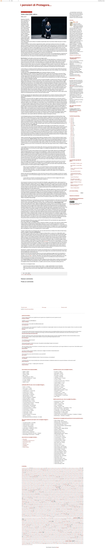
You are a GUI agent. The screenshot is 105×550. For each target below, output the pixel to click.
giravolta (75, 496)
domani (44, 488)
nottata (71, 511)
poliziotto (25, 519)
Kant (77, 501)
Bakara (67, 473)
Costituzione (65, 484)
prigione (56, 520)
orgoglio (35, 513)
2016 (72, 146)
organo (31, 513)
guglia (66, 498)
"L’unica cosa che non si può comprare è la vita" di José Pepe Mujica (76, 174)
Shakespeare (60, 531)
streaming (30, 535)
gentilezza (38, 496)
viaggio (33, 542)
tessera (53, 537)
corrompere (41, 484)
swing (35, 536)
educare (31, 489)
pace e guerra (63, 513)
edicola (28, 489)
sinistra (40, 532)
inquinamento (66, 500)
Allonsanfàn (25, 439)
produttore (81, 520)
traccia (33, 538)
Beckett (78, 474)
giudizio (23, 497)
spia (69, 533)
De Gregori (72, 485)
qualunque (44, 522)
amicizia (36, 470)
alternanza (68, 469)
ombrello (53, 512)
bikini (72, 475)
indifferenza (28, 500)
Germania (42, 496)
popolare (47, 519)
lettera (51, 503)
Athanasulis (59, 472)
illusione (50, 499)
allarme (60, 469)
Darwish (54, 485)
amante (77, 469)
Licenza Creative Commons (74, 204)
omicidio (60, 512)
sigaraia (80, 531)
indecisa (81, 499)
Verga (79, 541)
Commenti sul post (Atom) (28, 309)
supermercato (70, 535)
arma (67, 471)
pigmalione (30, 518)
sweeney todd (28, 536)
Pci (38, 515)
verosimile (23, 542)
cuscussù (45, 485)
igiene (40, 499)
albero (52, 469)
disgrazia (74, 487)
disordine (78, 487)
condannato (38, 483)
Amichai (33, 470)
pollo (31, 519)
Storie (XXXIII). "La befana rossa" (76, 163)
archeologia (38, 471)
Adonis (63, 468)
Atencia (56, 472)
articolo (73, 471)
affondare (77, 468)
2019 (72, 142)
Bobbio (31, 476)
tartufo (64, 536)
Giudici (81, 496)
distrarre (81, 487)
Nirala (48, 511)
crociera (26, 485)
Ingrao (53, 500)
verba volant (29, 274)
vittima (66, 542)
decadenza (41, 486)
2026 (72, 118)
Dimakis (37, 487)
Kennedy (34, 502)
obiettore (33, 512)
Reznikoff (27, 525)
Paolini (32, 514)
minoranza (33, 509)
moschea (35, 510)
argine (57, 471)
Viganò (39, 542)
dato (57, 485)
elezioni (53, 489)
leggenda (38, 503)
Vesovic (30, 542)
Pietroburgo (26, 518)
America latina (28, 470)
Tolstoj (79, 537)
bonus (44, 476)
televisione (30, 537)
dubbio (69, 488)
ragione (35, 523)
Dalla (48, 485)
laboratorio (57, 502)
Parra (53, 514)
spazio (48, 533)
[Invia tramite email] (25, 273)
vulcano (37, 543)
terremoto (46, 537)
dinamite (45, 487)
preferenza (38, 520)
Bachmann (60, 473)
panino (29, 514)
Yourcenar (64, 543)
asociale (29, 472)
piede (80, 516)
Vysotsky (40, 543)
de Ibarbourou (76, 485)
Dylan (76, 488)
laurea (81, 502)
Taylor (73, 536)
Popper (53, 519)
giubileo (78, 496)
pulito (29, 522)
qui (78, 101)
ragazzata (31, 523)
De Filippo (67, 485)
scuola (52, 530)
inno (55, 500)
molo (50, 509)
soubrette (42, 533)
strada (82, 534)
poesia (71, 518)
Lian (62, 503)
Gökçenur (55, 497)
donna (55, 488)
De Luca (81, 485)
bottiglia (61, 476)
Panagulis (81, 513)
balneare (23, 474)
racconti (77, 522)
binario (78, 475)
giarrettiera (53, 496)
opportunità (70, 512)
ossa (45, 513)
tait (61, 536)
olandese (47, 512)
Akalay (32, 469)
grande (24, 498)
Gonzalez (58, 497)
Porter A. (67, 519)
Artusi (79, 471)
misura (40, 509)
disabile (61, 487)
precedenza (34, 520)
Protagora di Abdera (65, 521)
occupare (41, 512)
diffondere (25, 487)
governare (66, 497)
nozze (80, 511)
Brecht (70, 476)
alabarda (46, 469)
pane (22, 514)
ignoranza (43, 499)
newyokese (42, 511)
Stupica (43, 535)
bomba (39, 476)
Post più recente (24, 307)
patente (23, 515)
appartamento (28, 471)
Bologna (34, 476)
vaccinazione (23, 541)
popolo (50, 519)
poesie (75, 518)
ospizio (43, 513)
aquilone (35, 471)
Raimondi (42, 523)
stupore (49, 535)
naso (69, 510)
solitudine (28, 533)
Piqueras (42, 518)
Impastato (61, 499)
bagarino (64, 473)
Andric (52, 470)
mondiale (53, 509)
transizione (43, 538)
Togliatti (71, 537)
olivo (50, 512)
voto (30, 543)
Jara (63, 501)
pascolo (62, 514)
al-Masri (38, 469)
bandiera (41, 474)
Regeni (32, 524)
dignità (31, 487)
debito (35, 486)
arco (41, 471)
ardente (48, 471)
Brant (64, 476)
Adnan (56, 468)
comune (78, 482)
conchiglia (31, 483)
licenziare (71, 503)
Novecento (76, 511)
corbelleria (37, 484)
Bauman (72, 474)
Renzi (50, 524)
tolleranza (75, 537)
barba (44, 474)
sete (29, 531)
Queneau (60, 522)
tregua (58, 538)
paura (30, 515)
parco (38, 514)
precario (30, 520)
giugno (71, 128)
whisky (55, 543)
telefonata (23, 537)
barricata (50, 474)
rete (81, 524)
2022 (72, 137)
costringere (70, 484)
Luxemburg (62, 504)
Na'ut (59, 510)
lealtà (29, 503)
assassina (33, 472)
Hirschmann (31, 499)
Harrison (69, 498)
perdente (81, 515)
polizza (29, 519)
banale (34, 474)
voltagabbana (23, 543)
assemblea (37, 472)
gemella (32, 496)
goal (43, 497)
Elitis (74, 489)
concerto (28, 483)
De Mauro (28, 486)
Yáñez (61, 543)
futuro (46, 495)
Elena (50, 489)
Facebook (71, 111)
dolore (41, 488)
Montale (68, 509)
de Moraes (32, 486)
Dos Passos (65, 488)
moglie (48, 509)
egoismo (44, 489)
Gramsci (81, 497)
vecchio (50, 541)
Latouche (76, 502)
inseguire (78, 500)
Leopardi (44, 503)
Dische (67, 487)
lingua (77, 503)
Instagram (75, 111)
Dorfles (62, 488)
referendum (80, 523)
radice (22, 523)
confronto (49, 483)
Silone (26, 532)
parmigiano (47, 514)
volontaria (78, 542)
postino (73, 519)
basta (57, 474)
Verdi (76, 541)
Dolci (38, 488)
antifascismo (80, 470)
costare (61, 484)
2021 (72, 139)
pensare (60, 515)
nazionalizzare (25, 511)
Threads (79, 110)
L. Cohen (50, 502)
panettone (26, 514)
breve (73, 476)
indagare (78, 499)
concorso (35, 483)
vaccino (27, 541)
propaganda (34, 521)
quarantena (51, 522)
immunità (57, 499)
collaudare (30, 482)
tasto (70, 536)
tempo (33, 537)
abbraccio (34, 468)
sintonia (45, 532)
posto (75, 519)
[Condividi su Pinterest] (29, 273)
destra (69, 486)
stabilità (36, 534)
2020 (72, 140)
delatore (48, 486)
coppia (30, 484)
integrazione (24, 501)
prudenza (79, 521)
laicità (60, 502)
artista (76, 471)
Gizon (35, 497)
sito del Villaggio (78, 75)
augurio (72, 472)
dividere (28, 488)
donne (58, 488)
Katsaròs (23, 502)
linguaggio (80, 503)
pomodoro (40, 519)
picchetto (77, 516)
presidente (52, 520)
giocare (62, 496)
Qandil (41, 522)
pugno (26, 522)
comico (50, 482)
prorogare (46, 521)
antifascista (23, 471)
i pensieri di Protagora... (36, 5)
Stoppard (75, 534)
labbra (53, 502)
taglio (59, 536)
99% (30, 468)
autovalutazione (36, 473)
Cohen (27, 482)
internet (42, 501)
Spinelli (75, 533)
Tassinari (67, 536)
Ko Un (38, 502)
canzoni (61, 478)
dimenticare (40, 487)
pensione (67, 515)
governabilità (62, 497)
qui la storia (46, 241)
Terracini (42, 537)
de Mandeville (23, 486)
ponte (44, 519)
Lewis (60, 503)
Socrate (73, 532)
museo (51, 510)
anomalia (67, 470)
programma (26, 521)
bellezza (29, 475)
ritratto (30, 255)
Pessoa (51, 516)
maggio (71, 129)
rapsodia (56, 523)
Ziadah (81, 543)
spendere (59, 533)
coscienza (54, 484)
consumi (69, 483)
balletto (77, 473)
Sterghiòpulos (64, 534)
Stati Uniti (50, 534)
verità (81, 541)
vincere (45, 542)
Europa (40, 491)
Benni (44, 475)
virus (60, 542)
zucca (28, 544)
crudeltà (31, 485)
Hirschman (26, 499)
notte (73, 511)
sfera (39, 531)
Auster (81, 472)
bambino (26, 474)
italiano (57, 501)
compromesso (74, 482)
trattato (55, 538)
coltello (42, 482)
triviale (70, 538)
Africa (80, 468)
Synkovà (38, 536)
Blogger (57, 547)
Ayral (46, 473)
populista (56, 519)
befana (81, 474)
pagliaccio (69, 513)
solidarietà (24, 533)
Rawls (62, 523)
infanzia (36, 500)
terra (39, 537)
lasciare (73, 502)
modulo (45, 509)
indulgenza (32, 500)
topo (81, 537)
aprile (71, 131)
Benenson (40, 475)
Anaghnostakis (44, 470)
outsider (50, 513)
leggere (41, 503)
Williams (58, 543)
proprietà (43, 521)
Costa (58, 484)
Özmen (56, 513)
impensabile (65, 499)
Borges (57, 476)
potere (78, 519)
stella (56, 534)
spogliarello (78, 533)
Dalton (51, 485)
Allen (62, 469)
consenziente (61, 483)
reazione (69, 523)
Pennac (57, 515)
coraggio (33, 484)
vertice (26, 542)
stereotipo (60, 534)
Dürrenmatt (73, 488)
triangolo (64, 538)
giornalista (68, 496)
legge (35, 503)
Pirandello (50, 518)
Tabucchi (50, 536)
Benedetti (35, 475)
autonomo (23, 473)
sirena (51, 532)
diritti (57, 487)
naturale (78, 510)
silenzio (24, 532)
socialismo (61, 532)
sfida (42, 531)
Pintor (36, 518)
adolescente (59, 468)
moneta (61, 509)
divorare (32, 488)
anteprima (70, 470)
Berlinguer (51, 475)
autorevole (27, 473)
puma (32, 522)
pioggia (39, 518)
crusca (34, 485)
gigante (57, 496)
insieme (81, 500)
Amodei (40, 470)
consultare (65, 483)
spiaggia (72, 533)
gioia (65, 496)
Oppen (63, 512)
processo (77, 520)
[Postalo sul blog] (26, 273)
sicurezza (73, 531)
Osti (47, 513)
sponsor (82, 533)
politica (81, 518)
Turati (81, 538)
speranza (63, 533)
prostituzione (59, 521)
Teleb (81, 536)
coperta (27, 484)
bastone (60, 474)
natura (75, 510)
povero (81, 519)
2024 (72, 121)
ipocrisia (49, 501)
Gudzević (45, 498)
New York (38, 511)
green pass (34, 498)
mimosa (30, 509)
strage (23, 535)
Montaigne (64, 509)
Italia (52, 501)
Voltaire (27, 543)
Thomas (65, 537)
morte (32, 510)
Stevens (68, 534)
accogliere (41, 468)
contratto (81, 483)
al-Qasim (41, 469)
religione (46, 524)
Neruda (32, 511)
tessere (57, 537)
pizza (62, 518)
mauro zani (25, 443)
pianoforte (67, 516)
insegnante (74, 500)
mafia (82, 504)
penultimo (71, 515)
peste (55, 516)
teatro (76, 536)
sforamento (51, 531)
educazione (36, 489)
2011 (72, 154)
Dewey (72, 486)
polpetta (34, 519)
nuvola (30, 512)
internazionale (38, 501)
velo (53, 541)
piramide (46, 518)
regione (36, 524)
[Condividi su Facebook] (28, 273)
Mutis (57, 510)
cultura (41, 485)
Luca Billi (76, 22)
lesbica (48, 503)
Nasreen (72, 510)
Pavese (33, 515)
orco (26, 513)
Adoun (67, 468)
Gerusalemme (46, 496)
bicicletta (70, 475)
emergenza (80, 489)
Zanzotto (75, 543)
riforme (55, 525)
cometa (47, 482)
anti (73, 470)
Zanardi (68, 543)
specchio (51, 533)
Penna (54, 515)
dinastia (48, 487)
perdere (23, 516)
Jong (71, 501)
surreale (78, 535)
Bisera (23, 476)
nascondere (65, 510)
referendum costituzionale (26, 524)
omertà (57, 512)
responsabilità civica (67, 524)
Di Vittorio (80, 486)
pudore (24, 522)
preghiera (42, 520)
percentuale (77, 515)
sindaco (36, 532)
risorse (68, 525)
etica (31, 491)
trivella (67, 538)
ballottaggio (80, 473)
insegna (71, 500)
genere (35, 496)
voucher (33, 543)
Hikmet (23, 499)
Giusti (25, 497)
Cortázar (45, 484)
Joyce (74, 501)
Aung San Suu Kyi (77, 472)
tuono (79, 538)
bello (32, 475)
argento (54, 471)
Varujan (45, 541)
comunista (24, 483)
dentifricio (62, 486)
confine (43, 483)
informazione (47, 500)
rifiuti (46, 525)
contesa (73, 483)
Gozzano (70, 497)
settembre (72, 125)
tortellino (23, 538)
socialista (65, 532)
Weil (46, 543)
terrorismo (50, 537)
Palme (78, 513)
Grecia (30, 498)
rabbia (70, 522)
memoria (31, 508)
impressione (70, 499)
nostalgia (67, 511)
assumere (45, 472)
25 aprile (23, 468)
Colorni (36, 482)
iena (37, 499)
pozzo (27, 520)
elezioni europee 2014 (59, 489)
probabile (73, 520)
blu (28, 476)
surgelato (75, 535)
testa (61, 537)
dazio (59, 485)
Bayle (75, 474)
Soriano (39, 533)
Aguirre (27, 469)
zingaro (23, 544)
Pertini (44, 516)
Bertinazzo (55, 475)
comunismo (81, 482)
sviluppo (81, 535)
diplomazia (53, 487)
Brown (75, 476)
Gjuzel (38, 497)
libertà (65, 503)
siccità (70, 531)
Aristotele (64, 471)
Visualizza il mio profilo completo (75, 55)
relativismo (42, 524)
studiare (39, 535)
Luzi (66, 504)
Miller (27, 509)
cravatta (74, 484)
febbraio (72, 134)
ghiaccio (50, 496)
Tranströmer (48, 538)
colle (33, 482)
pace (59, 513)
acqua (45, 468)
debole (38, 486)
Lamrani (63, 502)
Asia (23, 472)
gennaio (71, 135)
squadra (32, 534)
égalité (41, 489)
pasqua (70, 514)
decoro (45, 486)
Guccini (42, 498)
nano (62, 510)
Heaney (78, 498)
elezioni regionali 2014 (68, 489)
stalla (44, 534)
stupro (52, 535)
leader (27, 503)
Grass (27, 498)
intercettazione (33, 501)
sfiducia (45, 531)
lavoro (23, 503)
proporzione (39, 521)
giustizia (29, 497)
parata (35, 514)
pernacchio (36, 516)
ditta (22, 488)
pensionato (63, 515)
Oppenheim (66, 512)
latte (78, 502)
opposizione (75, 512)
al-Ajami (35, 469)
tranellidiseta (25, 445)
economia (23, 489)
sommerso (32, 533)
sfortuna (55, 531)
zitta (25, 544)
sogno (82, 532)
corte (48, 484)
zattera (78, 543)
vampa (42, 541)
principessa (66, 520)
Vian (35, 542)
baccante (56, 473)
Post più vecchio (64, 307)
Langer (66, 502)
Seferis (59, 530)
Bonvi (47, 476)
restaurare (74, 524)
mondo (57, 509)
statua (54, 534)
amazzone (81, 469)
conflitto (46, 483)
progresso (30, 521)
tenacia (37, 537)
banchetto (37, 474)
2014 (72, 149)
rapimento (48, 523)
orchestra (23, 513)
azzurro (53, 473)
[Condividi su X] (27, 273)
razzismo (65, 523)
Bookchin (50, 476)
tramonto (40, 538)
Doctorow (35, 488)
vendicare (59, 541)
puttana (38, 522)
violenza (54, 542)
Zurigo (31, 544)
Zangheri (71, 543)
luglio (71, 126)
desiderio (66, 486)
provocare (75, 521)
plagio (65, 518)
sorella (36, 533)
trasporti (52, 538)
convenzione (23, 484)
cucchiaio (38, 485)
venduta (63, 541)
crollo (28, 485)
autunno (40, 473)
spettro (66, 533)
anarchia (49, 470)
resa (57, 524)
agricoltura (23, 469)
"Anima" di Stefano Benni (74, 187)
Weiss (49, 543)
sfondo (48, 531)
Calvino (80, 477)
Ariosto (60, 471)
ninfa (45, 511)
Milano (23, 509)
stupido (46, 535)
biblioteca (66, 475)
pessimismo (47, 516)
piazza (74, 516)
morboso (81, 509)
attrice (26, 274)
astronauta (52, 472)
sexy (34, 531)
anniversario (60, 470)
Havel (75, 498)
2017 (72, 145)
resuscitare (78, 524)
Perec (26, 516)
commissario (54, 482)
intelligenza (28, 501)
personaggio (40, 516)
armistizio (70, 471)
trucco (72, 538)
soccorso (57, 532)
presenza (49, 520)
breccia (67, 476)
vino (51, 542)
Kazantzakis (30, 502)
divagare (25, 488)
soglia (79, 532)
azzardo (50, 473)
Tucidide (76, 538)
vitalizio (63, 542)
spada (45, 533)
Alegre (55, 469)
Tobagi (68, 537)
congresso (56, 483)
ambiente (23, 470)
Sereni (26, 531)
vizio (71, 542)
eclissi (79, 488)
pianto (71, 516)
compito (66, 482)
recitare (72, 523)
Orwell (40, 513)
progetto (23, 521)
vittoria (69, 542)
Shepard (67, 531)
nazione (29, 511)
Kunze (47, 502)
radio (25, 523)
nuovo (27, 512)
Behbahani (23, 475)
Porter (63, 519)
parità (40, 514)
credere (81, 484)
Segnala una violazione (74, 195)
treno (60, 538)
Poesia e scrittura (26, 447)
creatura (78, 484)
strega (33, 535)
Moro (25, 510)
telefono (27, 537)
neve (35, 511)
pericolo (29, 516)
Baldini (70, 473)
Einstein (47, 489)
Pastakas (81, 514)
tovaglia (30, 538)
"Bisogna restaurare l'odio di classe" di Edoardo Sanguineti (76, 185)
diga (28, 487)
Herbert (81, 498)
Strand (27, 535)
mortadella (28, 510)
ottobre (71, 123)
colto (44, 482)
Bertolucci (59, 475)
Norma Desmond (58, 511)
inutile (45, 501)
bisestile (26, 476)
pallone (75, 513)
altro (71, 469)
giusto (32, 497)
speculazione (55, 533)
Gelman (26, 496)
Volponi (81, 542)
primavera (62, 520)
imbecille (54, 499)
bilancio (75, 475)
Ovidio (53, 513)
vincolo (48, 542)
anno (63, 470)
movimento (39, 510)
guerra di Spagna (53, 498)
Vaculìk (31, 541)
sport (23, 534)
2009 (72, 157)
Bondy (42, 476)
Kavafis (26, 502)
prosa (50, 521)
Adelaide (52, 468)
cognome (24, 482)
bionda (81, 475)
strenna (36, 535)
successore (55, 535)
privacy (70, 520)
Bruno (81, 476)
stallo (47, 534)
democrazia (57, 486)
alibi (57, 469)
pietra (23, 518)
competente (62, 482)
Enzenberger (30, 490)
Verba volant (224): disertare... (75, 171)
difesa (22, 487)
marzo (71, 132)
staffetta (42, 534)
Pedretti (48, 515)
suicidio (63, 535)
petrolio (58, 516)
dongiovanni (51, 488)
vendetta (56, 541)
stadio (38, 534)
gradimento (74, 497)
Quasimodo (55, 522)
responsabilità (61, 524)
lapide (69, 502)
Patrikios (26, 515)
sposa (26, 534)
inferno (43, 500)
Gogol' (51, 497)
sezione (37, 531)
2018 (72, 143)
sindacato (32, 532)
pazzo (36, 515)
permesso (32, 516)
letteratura (54, 503)
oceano (44, 512)
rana (45, 523)
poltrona (37, 519)
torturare (26, 538)
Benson (47, 475)
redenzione (76, 523)
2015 (72, 148)
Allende (65, 469)
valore (39, 541)
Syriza (41, 536)
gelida (23, 496)
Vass (47, 541)
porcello (60, 519)
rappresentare (52, 523)
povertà (23, 520)
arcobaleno (44, 471)
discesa (64, 487)
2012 (72, 152)
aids (29, 469)
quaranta (48, 522)
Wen (52, 543)
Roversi (68, 526)
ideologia (35, 499)
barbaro (47, 474)
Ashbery (82, 471)
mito (42, 509)
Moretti (23, 510)
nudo (82, 511)
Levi (57, 503)
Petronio (61, 516)
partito (56, 514)
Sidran (77, 531)
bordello (54, 476)
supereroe (66, 535)
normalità (64, 511)
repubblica (53, 524)
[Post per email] (23, 273)
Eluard (77, 489)
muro (45, 510)
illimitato (47, 499)
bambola (30, 474)
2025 (72, 119)
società (69, 532)
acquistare (48, 468)
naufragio (82, 510)
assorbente (41, 472)
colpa (39, 482)
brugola (79, 476)
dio (50, 487)
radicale (81, 522)
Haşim (72, 498)
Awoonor (43, 473)
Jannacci (60, 501)
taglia (56, 536)
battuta (66, 474)
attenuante (63, 472)
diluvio (34, 487)
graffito (78, 497)
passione (77, 514)
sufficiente (59, 535)
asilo (26, 472)
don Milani (47, 488)
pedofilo (44, 515)
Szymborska (46, 536)
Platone (68, 518)
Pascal (59, 514)
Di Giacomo (76, 486)
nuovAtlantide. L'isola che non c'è (28, 440)
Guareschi (38, 498)
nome (54, 511)
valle (36, 541)
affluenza (73, 468)
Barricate (54, 474)
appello (32, 471)
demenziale (52, 486)
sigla (82, 531)
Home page (44, 307)
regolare (39, 524)
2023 (72, 122)
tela (79, 536)
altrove (74, 469)
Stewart (72, 534)
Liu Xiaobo (30, 504)
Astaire (49, 472)
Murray (48, 510)
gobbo (46, 497)
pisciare (54, 518)
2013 (72, 151)
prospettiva (55, 521)
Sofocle (76, 532)
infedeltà (40, 500)
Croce (22, 485)
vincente (42, 542)
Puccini (82, 521)
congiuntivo (52, 483)
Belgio (26, 475)
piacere (64, 516)
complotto (69, 482)
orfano (28, 513)
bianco (63, 475)
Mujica (42, 510)
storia (79, 534)
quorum (64, 522)
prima (59, 520)
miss (37, 509)
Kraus (41, 502)
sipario (48, 532)
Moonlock (77, 509)
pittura (57, 518)
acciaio (38, 468)
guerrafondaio (62, 498)
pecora (41, 515)
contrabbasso (77, 483)
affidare (70, 468)
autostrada (31, 473)
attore (66, 472)
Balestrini (74, 473)
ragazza (28, 523)
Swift (32, 536)
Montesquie (73, 509)
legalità (32, 503)
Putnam (35, 522)
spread (29, 534)
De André (63, 485)
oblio (35, 512)
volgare (74, 542)
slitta (54, 532)
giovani (71, 496)
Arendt (51, 471)
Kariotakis (80, 501)
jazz (65, 501)
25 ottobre (26, 468)
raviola (60, 523)
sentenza (23, 531)
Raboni (73, 522)
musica (54, 510)
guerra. (58, 498)
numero (24, 512)
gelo (29, 496)
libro (68, 503)
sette (31, 531)
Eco (81, 488)
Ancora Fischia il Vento (27, 441)
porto (70, 519)
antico (76, 470)
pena (51, 515)
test (59, 537)
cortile (51, 484)
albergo (49, 469)
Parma (43, 514)
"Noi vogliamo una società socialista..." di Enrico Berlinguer (76, 179)
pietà (82, 516)
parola (50, 514)
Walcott (44, 543)
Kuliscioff (44, 502)
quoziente (67, 522)
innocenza (62, 500)
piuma (60, 518)
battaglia (63, 474)
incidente (74, 499)
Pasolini (66, 514)
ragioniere (38, 523)
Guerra (49, 498)
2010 (72, 155)
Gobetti (49, 497)
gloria (41, 497)
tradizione (36, 538)
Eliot (72, 489)
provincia (71, 521)
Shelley (64, 531)
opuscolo (79, 512)
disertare (70, 487)
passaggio (73, 514)
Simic (29, 532)
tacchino (53, 536)
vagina (34, 541)
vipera (57, 542)
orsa (37, 513)
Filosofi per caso (25, 444)
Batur (69, 474)
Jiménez (68, 501)
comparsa (58, 482)
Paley (72, 513)
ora (81, 512)
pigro (34, 518)
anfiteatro (56, 470)
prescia (45, 520)
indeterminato (23, 500)
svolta (24, 536)
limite (74, 503)
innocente (58, 500)
